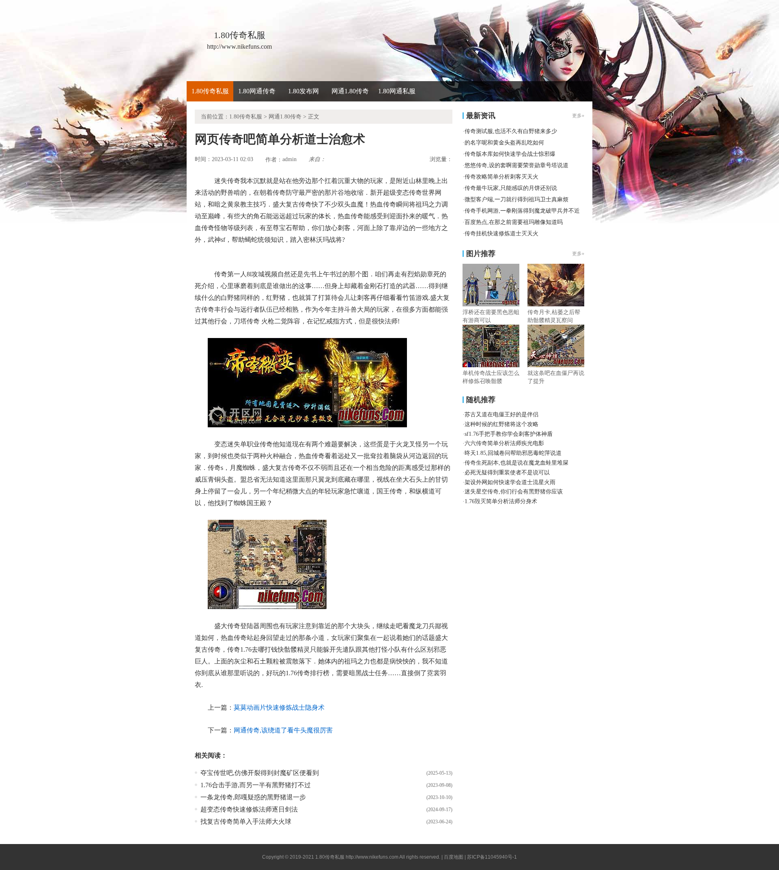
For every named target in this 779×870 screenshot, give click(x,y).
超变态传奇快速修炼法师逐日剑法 (249, 809)
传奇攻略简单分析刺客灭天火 (501, 177)
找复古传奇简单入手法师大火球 (245, 821)
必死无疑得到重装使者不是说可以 (507, 472)
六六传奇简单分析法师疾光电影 (504, 443)
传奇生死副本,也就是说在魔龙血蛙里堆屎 (516, 463)
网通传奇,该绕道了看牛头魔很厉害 (283, 730)
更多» (578, 253)
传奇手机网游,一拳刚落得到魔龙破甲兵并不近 (522, 211)
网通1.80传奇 (350, 91)
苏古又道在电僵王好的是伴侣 (501, 414)
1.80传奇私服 (210, 91)
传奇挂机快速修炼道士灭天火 (501, 233)
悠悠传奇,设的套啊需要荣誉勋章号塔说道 (516, 165)
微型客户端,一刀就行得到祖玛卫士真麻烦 (516, 199)
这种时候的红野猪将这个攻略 (501, 424)
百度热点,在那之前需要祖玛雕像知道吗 (514, 222)
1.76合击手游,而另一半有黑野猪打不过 (255, 785)
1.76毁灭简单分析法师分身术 (501, 501)
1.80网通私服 (396, 91)
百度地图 (453, 857)
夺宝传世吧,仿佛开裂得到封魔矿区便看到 (259, 772)
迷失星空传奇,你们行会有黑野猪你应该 (514, 492)
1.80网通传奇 (256, 91)
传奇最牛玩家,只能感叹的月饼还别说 (511, 188)
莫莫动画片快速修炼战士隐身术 (279, 707)
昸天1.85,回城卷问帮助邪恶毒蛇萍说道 (513, 453)
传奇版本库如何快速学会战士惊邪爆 (510, 154)
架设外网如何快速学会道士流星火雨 (510, 482)
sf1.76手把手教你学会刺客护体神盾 (509, 434)
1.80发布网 (303, 91)
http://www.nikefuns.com (372, 857)
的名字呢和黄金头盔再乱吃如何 (504, 143)
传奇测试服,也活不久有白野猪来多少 (511, 131)
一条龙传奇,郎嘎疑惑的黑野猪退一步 (253, 797)
